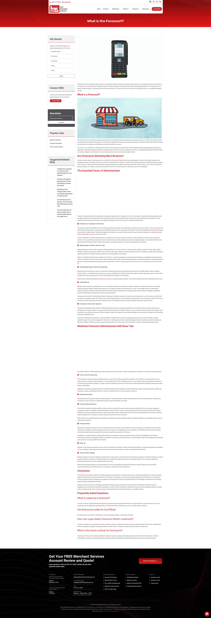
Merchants (115, 9)
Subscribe (61, 122)
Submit (61, 76)
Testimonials (154, 583)
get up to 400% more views (100, 251)
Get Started (157, 9)
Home (99, 9)
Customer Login (155, 577)
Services (105, 9)
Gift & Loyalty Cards (110, 589)
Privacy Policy (106, 611)
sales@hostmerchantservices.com (83, 582)
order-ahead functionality (98, 279)
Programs (135, 9)
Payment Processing (56, 143)
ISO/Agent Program (132, 577)
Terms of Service (114, 611)
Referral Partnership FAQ (134, 583)
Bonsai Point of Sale (111, 580)
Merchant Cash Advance (112, 586)
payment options (100, 273)
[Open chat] (207, 614)
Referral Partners (132, 580)
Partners (125, 9)
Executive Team (155, 580)
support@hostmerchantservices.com (84, 577)
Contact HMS (56, 101)
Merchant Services (55, 140)
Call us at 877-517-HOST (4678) (71, 564)
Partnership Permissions (134, 586)
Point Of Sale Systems (56, 147)
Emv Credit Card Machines (112, 583)
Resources (145, 9)
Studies (120, 160)
